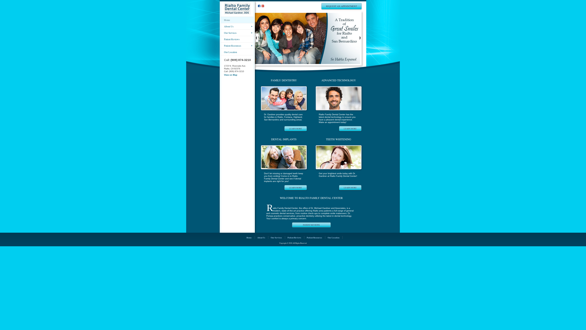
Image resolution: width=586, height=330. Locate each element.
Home (227, 20)
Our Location (230, 52)
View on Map (230, 75)
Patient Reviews (232, 39)
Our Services (230, 32)
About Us (228, 26)
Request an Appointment (341, 6)
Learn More (295, 128)
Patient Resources (232, 45)
